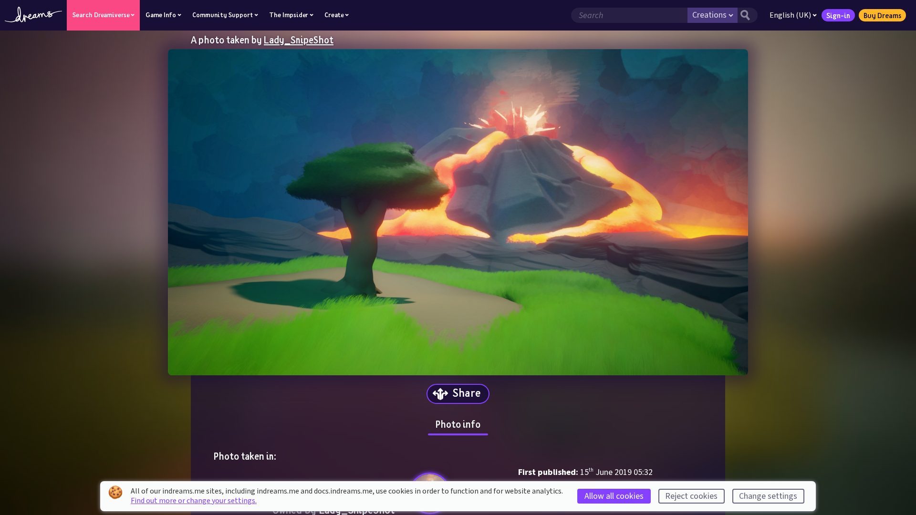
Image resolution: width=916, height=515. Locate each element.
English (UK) (790, 15)
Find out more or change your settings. (194, 501)
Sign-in (838, 15)
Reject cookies (691, 496)
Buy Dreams (882, 15)
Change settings (768, 496)
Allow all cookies (614, 496)
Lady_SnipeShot (298, 39)
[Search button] (748, 15)
